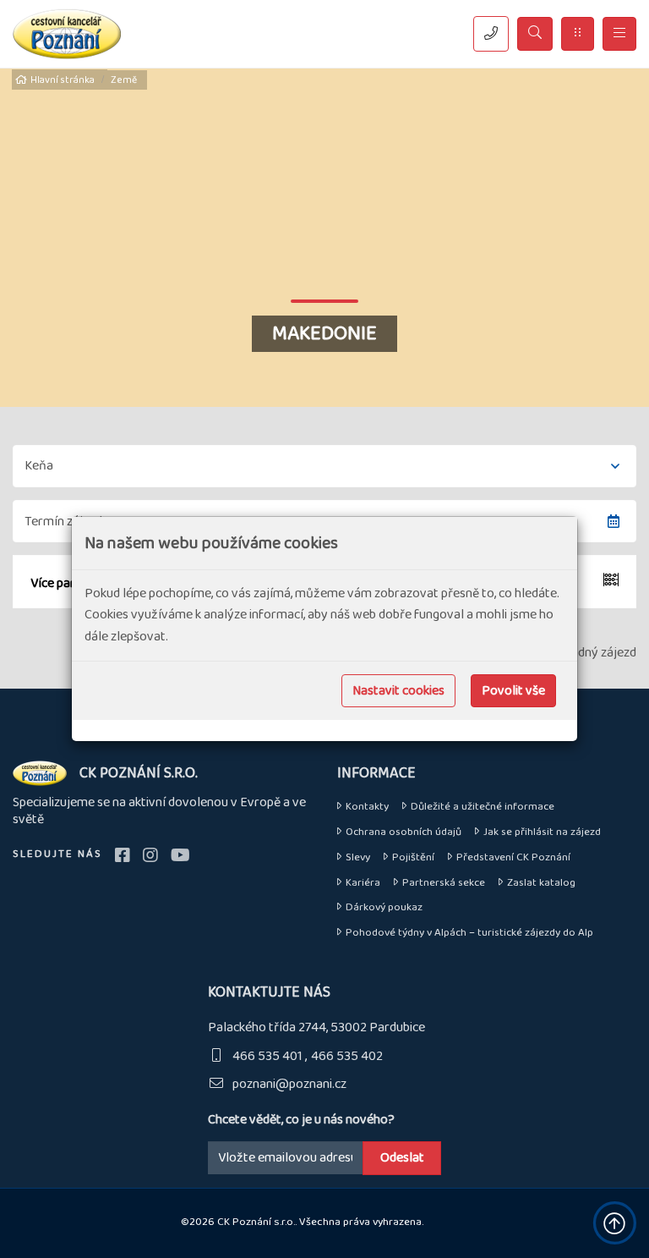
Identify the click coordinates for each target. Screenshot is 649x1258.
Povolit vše (513, 690)
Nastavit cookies (398, 690)
